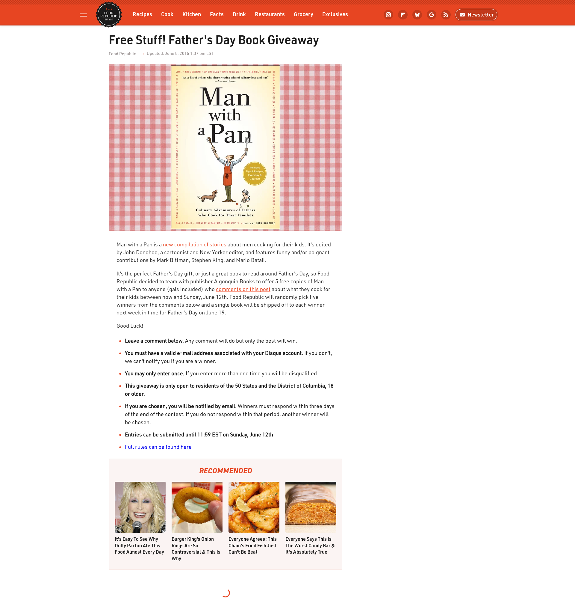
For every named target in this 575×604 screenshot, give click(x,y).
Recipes (142, 13)
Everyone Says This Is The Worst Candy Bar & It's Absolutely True (310, 545)
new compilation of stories (194, 244)
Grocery (303, 13)
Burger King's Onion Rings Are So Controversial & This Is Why (196, 548)
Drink (239, 13)
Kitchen (191, 13)
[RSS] (446, 14)
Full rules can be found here (158, 446)
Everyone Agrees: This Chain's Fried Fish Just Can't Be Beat (253, 545)
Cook (167, 13)
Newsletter (481, 14)
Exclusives (335, 13)
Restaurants (270, 13)
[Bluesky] (417, 14)
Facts (217, 13)
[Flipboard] (403, 14)
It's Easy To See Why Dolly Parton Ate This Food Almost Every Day (139, 545)
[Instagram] (388, 14)
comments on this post (243, 289)
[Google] (431, 14)
